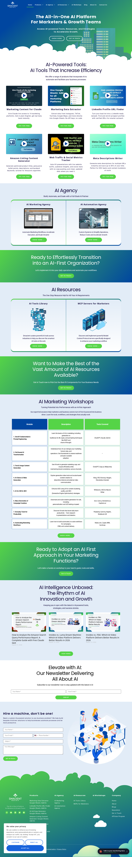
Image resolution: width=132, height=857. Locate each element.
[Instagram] (6, 812)
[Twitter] (19, 812)
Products (38, 5)
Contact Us (103, 5)
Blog (85, 5)
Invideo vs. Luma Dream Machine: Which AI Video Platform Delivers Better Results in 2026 (65, 638)
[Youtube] (11, 812)
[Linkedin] (15, 812)
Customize (15, 842)
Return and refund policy (48, 849)
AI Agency (49, 5)
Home (30, 5)
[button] (24, 96)
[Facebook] (24, 812)
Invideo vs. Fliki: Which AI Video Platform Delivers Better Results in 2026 (102, 638)
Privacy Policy (61, 849)
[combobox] (36, 735)
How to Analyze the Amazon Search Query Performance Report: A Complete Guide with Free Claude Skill (29, 639)
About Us (93, 5)
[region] (25, 838)
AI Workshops (76, 5)
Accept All (25, 848)
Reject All (34, 842)
